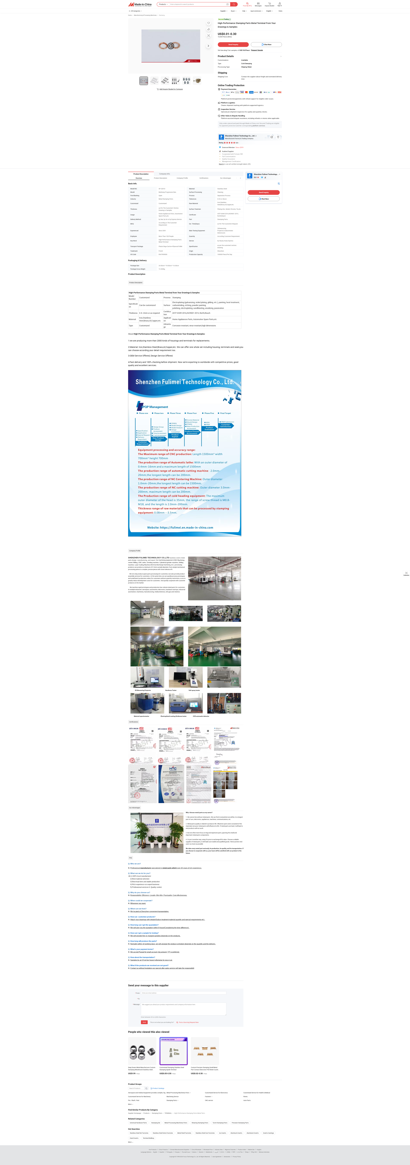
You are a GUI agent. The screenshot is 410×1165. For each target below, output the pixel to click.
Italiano (194, 1152)
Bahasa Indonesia (264, 1152)
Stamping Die (155, 1123)
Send (144, 1022)
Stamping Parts (172, 1100)
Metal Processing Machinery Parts (178, 1093)
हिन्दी (234, 1152)
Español (162, 1152)
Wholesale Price (208, 1149)
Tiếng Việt (254, 1152)
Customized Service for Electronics (216, 1093)
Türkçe (247, 1152)
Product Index (242, 1149)
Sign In (221, 164)
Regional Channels (230, 1149)
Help (243, 11)
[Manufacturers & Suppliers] (139, 4)
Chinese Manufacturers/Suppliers (179, 1149)
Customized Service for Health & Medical (256, 1093)
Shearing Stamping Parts (200, 1123)
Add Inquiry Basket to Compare (171, 89)
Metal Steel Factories (184, 1133)
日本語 (228, 1152)
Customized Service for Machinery (139, 1096)
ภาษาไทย (240, 1152)
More (130, 1142)
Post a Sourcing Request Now (187, 1022)
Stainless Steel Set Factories (139, 1133)
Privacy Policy (237, 1156)
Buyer (233, 11)
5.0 (255, 177)
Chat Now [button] (267, 45)
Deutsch (201, 1152)
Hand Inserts (134, 1138)
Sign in (279, 6)
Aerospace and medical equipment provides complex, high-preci (147, 1093)
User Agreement (217, 1156)
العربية (216, 1152)
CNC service (209, 1100)
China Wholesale (196, 1149)
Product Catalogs (158, 1088)
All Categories (135, 11)
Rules (280, 11)
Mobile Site (251, 1149)
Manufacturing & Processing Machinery (145, 15)
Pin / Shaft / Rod (133, 1100)
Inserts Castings (268, 1133)
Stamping (162, 15)
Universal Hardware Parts (138, 1123)
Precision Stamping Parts (240, 1123)
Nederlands (209, 1152)
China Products (163, 1149)
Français (177, 1152)
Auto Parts (247, 1100)
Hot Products (153, 1149)
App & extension (255, 11)
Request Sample (257, 50)
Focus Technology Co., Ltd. (191, 1156)
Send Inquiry (233, 45)
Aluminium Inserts (253, 1133)
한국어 (222, 1152)
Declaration (227, 1156)
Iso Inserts (222, 1133)
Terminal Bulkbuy (148, 1138)
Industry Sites (219, 1149)
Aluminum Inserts (236, 1133)
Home (130, 15)
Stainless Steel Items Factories (163, 1133)
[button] (236, 178)
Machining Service (173, 1096)
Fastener (208, 1096)
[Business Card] (279, 183)
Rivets (245, 1096)
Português (169, 1152)
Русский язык (186, 1152)
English (155, 1152)
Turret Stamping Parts (220, 1123)
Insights (259, 1149)
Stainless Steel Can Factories (205, 1133)
